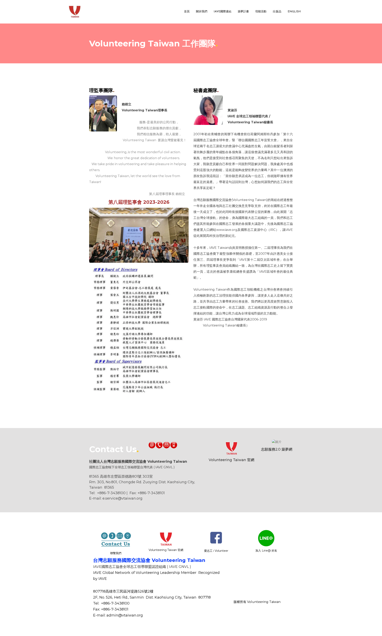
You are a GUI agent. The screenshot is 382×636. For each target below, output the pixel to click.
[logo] (74, 11)
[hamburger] (86, 9)
